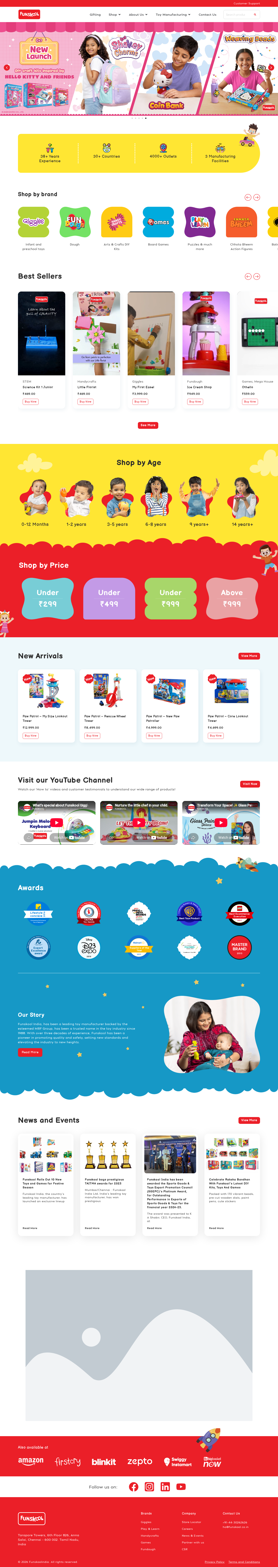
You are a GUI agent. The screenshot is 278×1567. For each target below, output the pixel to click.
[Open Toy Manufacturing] (189, 14)
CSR (185, 1549)
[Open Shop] (119, 14)
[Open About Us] (146, 14)
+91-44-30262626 (235, 1522)
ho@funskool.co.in (236, 1526)
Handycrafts (150, 1535)
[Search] (255, 14)
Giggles (146, 1522)
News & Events (193, 1535)
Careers (187, 1528)
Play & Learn (150, 1528)
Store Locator (191, 1522)
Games (146, 1542)
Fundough (148, 1549)
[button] (7, 68)
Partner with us (193, 1542)
